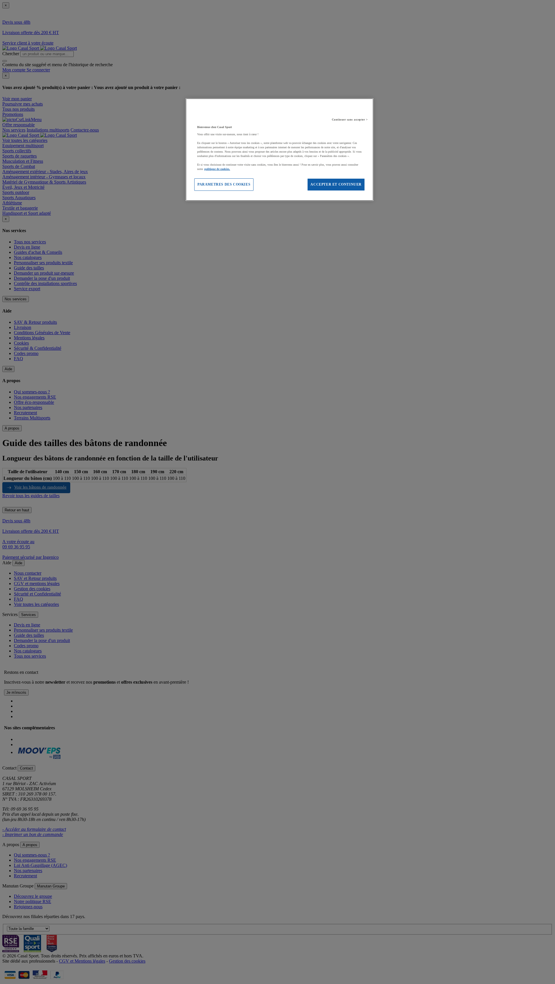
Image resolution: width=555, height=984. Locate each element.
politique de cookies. (217, 169)
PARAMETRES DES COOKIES (223, 184)
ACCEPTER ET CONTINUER (336, 184)
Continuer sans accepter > (350, 119)
